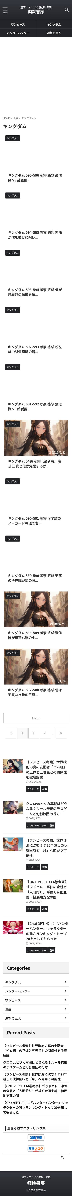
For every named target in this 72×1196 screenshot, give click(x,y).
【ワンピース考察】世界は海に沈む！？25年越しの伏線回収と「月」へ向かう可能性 (46, 848)
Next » (36, 718)
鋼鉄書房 (36, 11)
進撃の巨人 (54, 33)
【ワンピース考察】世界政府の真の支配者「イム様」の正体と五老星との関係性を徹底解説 (46, 769)
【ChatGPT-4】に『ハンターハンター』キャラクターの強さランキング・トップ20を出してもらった (47, 931)
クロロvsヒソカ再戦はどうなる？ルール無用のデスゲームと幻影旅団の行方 (46, 808)
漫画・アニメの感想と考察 (36, 1177)
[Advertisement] (36, 75)
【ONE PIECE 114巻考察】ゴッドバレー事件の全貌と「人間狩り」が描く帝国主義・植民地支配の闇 (47, 889)
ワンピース (18, 24)
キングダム (54, 24)
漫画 (8, 1009)
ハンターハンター (18, 33)
